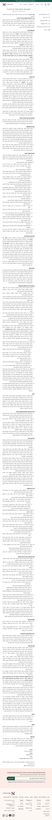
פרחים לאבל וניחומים (46, 815)
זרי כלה (47, 809)
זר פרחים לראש (45, 806)
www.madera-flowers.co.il (28, 18)
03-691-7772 (9, 808)
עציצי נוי (39, 804)
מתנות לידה (20, 806)
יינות (31, 810)
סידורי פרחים (46, 811)
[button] (48, 4)
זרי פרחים (47, 804)
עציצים (39, 800)
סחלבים (39, 806)
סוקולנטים (38, 809)
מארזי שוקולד (28, 808)
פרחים (47, 800)
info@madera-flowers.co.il (25, 758)
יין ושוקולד (29, 800)
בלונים (21, 804)
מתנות (21, 800)
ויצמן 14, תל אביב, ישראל (9, 810)
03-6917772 (29, 755)
